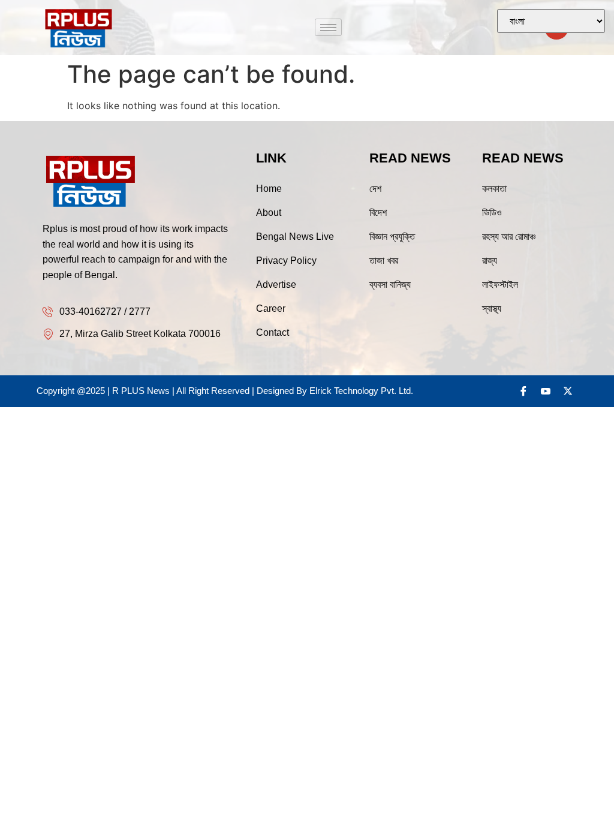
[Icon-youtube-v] (545, 391)
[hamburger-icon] (328, 27)
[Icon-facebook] (523, 391)
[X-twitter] (567, 391)
